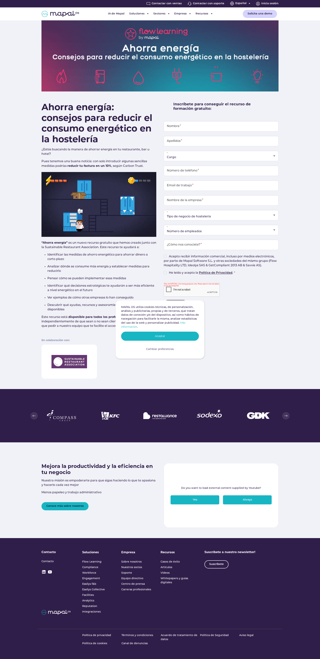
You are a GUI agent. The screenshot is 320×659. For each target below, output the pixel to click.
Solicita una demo (260, 13)
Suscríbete (216, 564)
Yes (195, 499)
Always (247, 499)
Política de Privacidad (215, 272)
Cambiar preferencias (160, 349)
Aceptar (160, 336)
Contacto (48, 552)
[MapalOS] (60, 14)
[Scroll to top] (311, 650)
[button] (34, 415)
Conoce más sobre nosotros (65, 506)
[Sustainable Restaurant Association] (69, 361)
